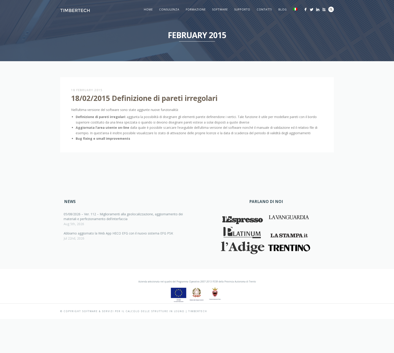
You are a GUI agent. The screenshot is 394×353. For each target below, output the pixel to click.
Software (220, 9)
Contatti (264, 9)
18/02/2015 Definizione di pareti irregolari (144, 98)
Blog (282, 9)
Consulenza (169, 9)
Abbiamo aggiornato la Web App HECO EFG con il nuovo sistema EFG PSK (118, 233)
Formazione (196, 9)
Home (148, 9)
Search (331, 9)
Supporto (242, 9)
